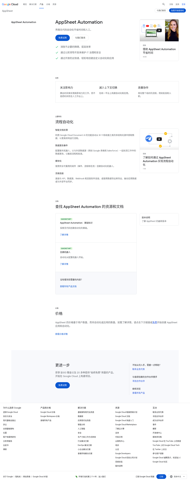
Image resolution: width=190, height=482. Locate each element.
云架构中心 (119, 441)
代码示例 (119, 437)
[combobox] (177, 476)
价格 (48, 4)
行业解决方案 (83, 441)
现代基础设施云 (9, 420)
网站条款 (26, 477)
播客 (154, 429)
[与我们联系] (80, 38)
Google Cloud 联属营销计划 (126, 412)
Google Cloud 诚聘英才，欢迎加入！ (167, 458)
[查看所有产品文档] (68, 286)
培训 (117, 445)
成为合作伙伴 (158, 420)
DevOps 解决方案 (85, 445)
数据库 (80, 416)
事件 (154, 424)
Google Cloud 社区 (160, 462)
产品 (41, 4)
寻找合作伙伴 (138, 381)
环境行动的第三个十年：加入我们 (92, 477)
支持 (177, 4)
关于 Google (8, 477)
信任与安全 (7, 416)
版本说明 (119, 466)
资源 (54, 4)
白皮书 (6, 445)
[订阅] (161, 476)
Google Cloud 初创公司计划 (126, 458)
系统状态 (119, 462)
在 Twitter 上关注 (160, 449)
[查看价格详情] (61, 334)
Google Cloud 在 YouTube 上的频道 (167, 441)
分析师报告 (7, 441)
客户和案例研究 (9, 437)
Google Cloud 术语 (40, 477)
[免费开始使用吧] (177, 10)
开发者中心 (157, 433)
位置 (5, 433)
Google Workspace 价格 (50, 416)
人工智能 (81, 429)
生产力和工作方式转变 (87, 437)
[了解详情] (64, 235)
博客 (5, 449)
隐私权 (18, 477)
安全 (79, 433)
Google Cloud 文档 (122, 416)
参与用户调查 (158, 453)
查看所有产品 (138, 393)
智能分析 (81, 424)
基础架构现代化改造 (86, 412)
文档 (171, 4)
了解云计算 (119, 429)
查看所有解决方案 (85, 453)
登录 (183, 4)
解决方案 (33, 4)
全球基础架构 (8, 429)
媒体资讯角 (157, 437)
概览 (25, 4)
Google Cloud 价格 (47, 412)
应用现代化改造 (84, 420)
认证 (117, 449)
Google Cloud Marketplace (126, 424)
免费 (154, 322)
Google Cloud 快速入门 (124, 420)
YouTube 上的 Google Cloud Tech (166, 445)
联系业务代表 (138, 369)
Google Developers (123, 453)
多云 (5, 424)
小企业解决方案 (84, 449)
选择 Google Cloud (10, 412)
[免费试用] (62, 38)
